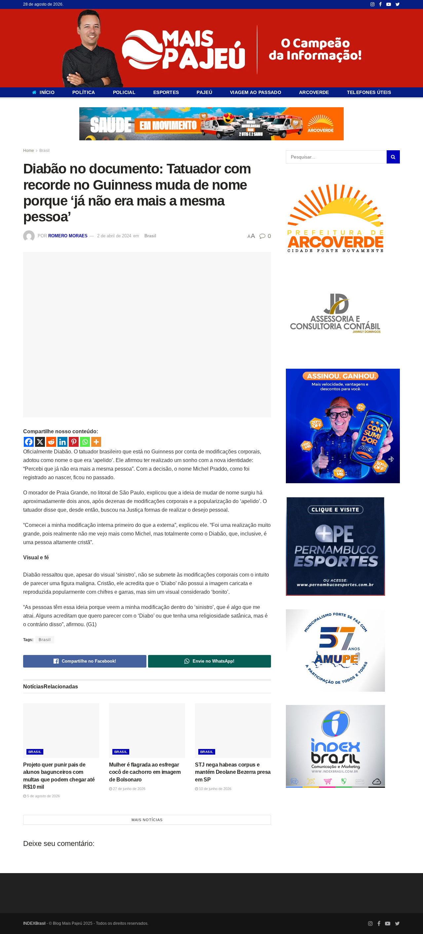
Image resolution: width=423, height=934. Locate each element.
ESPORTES (166, 92)
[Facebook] (29, 442)
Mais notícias (147, 820)
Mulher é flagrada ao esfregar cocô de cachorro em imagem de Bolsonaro (145, 772)
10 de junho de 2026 (214, 789)
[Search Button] (393, 156)
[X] (40, 442)
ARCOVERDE (314, 92)
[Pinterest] (74, 442)
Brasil (44, 150)
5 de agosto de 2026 (43, 796)
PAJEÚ (204, 92)
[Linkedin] (62, 442)
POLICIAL (124, 92)
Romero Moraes (68, 235)
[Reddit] (51, 442)
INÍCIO (47, 92)
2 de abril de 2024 (114, 235)
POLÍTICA (83, 92)
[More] (96, 442)
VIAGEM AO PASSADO (255, 92)
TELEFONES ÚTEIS (369, 92)
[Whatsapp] (85, 442)
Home (28, 150)
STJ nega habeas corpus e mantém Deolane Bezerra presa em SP (233, 772)
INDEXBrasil (34, 923)
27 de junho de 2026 (128, 789)
